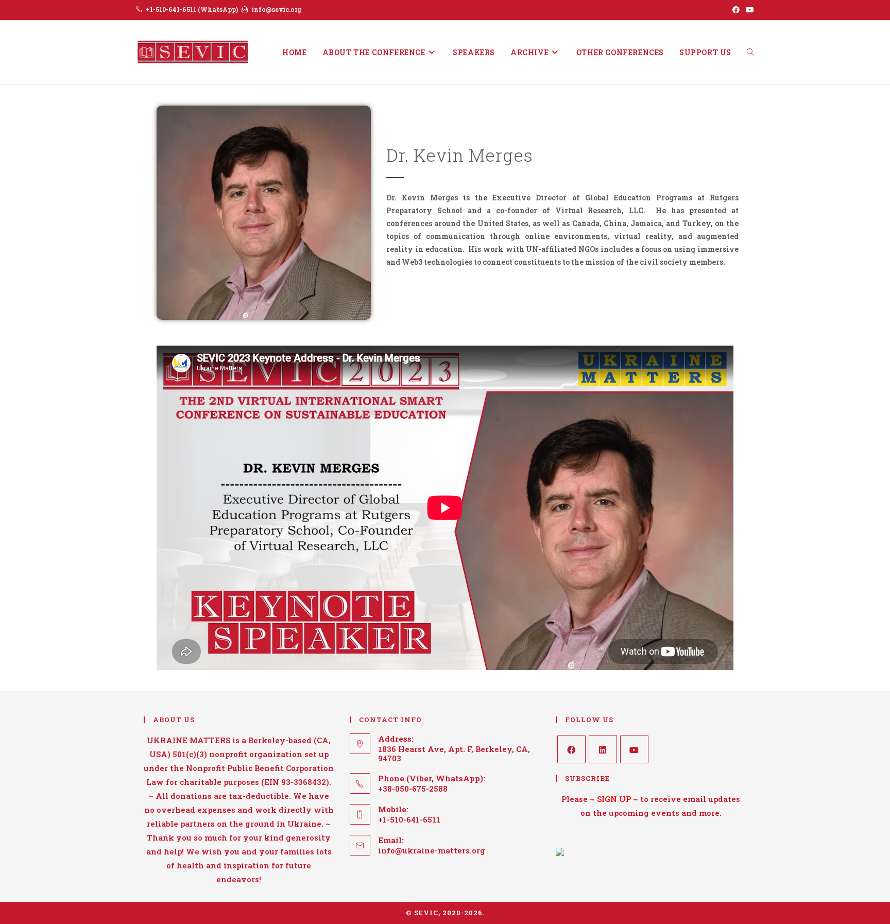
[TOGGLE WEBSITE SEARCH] (750, 52)
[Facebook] (571, 749)
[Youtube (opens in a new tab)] (748, 10)
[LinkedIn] (603, 749)
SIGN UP (614, 799)
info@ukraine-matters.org (431, 850)
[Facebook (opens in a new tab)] (736, 10)
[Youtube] (634, 749)
